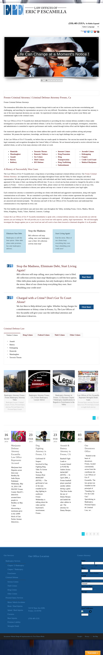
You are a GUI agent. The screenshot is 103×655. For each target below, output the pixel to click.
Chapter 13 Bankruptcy (16, 565)
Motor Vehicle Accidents (16, 602)
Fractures (11, 614)
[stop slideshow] (61, 80)
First (82, 565)
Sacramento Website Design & (12, 636)
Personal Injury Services (14, 598)
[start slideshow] (41, 80)
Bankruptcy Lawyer (11, 402)
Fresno (12, 405)
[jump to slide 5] (54, 80)
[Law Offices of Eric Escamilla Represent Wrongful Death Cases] (88, 381)
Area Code (84, 573)
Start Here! (86, 277)
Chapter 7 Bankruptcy (15, 569)
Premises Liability (14, 622)
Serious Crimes (13, 582)
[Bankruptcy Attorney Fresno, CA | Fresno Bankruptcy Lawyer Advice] (39, 381)
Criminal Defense (12, 577)
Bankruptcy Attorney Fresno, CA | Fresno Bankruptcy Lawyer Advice (39, 397)
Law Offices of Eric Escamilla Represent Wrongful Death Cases (88, 397)
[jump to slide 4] (51, 80)
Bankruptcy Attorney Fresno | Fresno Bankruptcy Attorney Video (14, 397)
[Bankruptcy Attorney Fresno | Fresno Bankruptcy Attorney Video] (15, 381)
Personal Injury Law (17, 407)
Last (96, 565)
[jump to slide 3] (49, 80)
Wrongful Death (13, 626)
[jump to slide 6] (56, 80)
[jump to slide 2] (46, 80)
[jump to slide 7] (59, 80)
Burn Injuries (12, 618)
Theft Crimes (12, 586)
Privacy (87, 636)
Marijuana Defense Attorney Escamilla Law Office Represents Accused (16, 454)
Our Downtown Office (90, 448)
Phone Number (94, 573)
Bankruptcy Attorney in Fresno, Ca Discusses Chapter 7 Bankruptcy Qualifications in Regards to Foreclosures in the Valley (64, 399)
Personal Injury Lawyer (15, 409)
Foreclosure (12, 573)
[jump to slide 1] (44, 80)
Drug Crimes (12, 590)
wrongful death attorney (88, 407)
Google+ (79, 636)
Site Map (95, 636)
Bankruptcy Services (13, 561)
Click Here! (86, 307)
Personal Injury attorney (85, 402)
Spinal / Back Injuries (15, 610)
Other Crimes (12, 594)
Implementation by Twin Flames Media (33, 636)
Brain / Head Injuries (15, 606)
